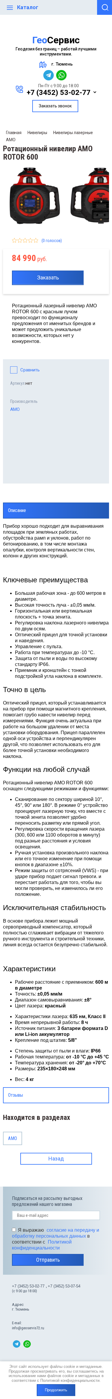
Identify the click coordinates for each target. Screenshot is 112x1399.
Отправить (48, 1260)
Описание (17, 510)
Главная (14, 132)
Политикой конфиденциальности (69, 1380)
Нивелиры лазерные (73, 132)
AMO (11, 139)
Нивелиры (37, 132)
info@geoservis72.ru (28, 1328)
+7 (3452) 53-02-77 (58, 92)
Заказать (48, 277)
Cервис (56, 40)
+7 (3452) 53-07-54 (64, 1286)
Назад (56, 1158)
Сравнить (30, 370)
